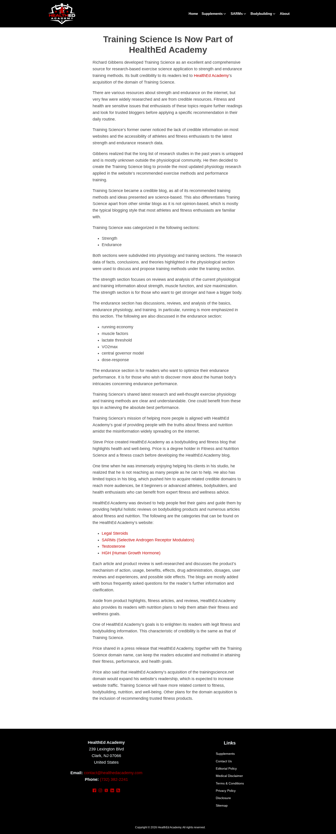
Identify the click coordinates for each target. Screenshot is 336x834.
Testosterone (113, 546)
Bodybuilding (261, 14)
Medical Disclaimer (229, 776)
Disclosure (223, 798)
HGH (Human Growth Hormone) (131, 553)
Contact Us (224, 761)
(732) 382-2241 (114, 779)
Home (193, 14)
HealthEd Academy (211, 75)
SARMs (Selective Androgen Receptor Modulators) (148, 540)
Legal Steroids (115, 533)
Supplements (212, 14)
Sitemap (222, 805)
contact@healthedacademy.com (113, 773)
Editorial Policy (226, 768)
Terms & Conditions (230, 783)
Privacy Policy (226, 790)
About (285, 14)
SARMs (237, 14)
